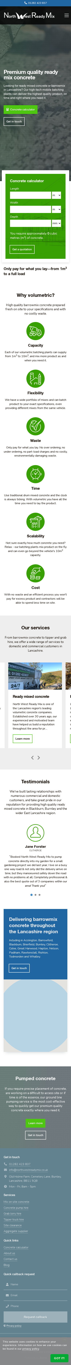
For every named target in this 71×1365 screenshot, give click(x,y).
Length (14, 189)
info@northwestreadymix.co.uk (28, 1170)
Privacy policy (14, 1326)
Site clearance (13, 1225)
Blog (6, 1265)
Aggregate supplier (16, 1231)
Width (14, 203)
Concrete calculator (16, 1247)
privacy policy (30, 1348)
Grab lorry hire (12, 1214)
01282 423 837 (37, 3)
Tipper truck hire (14, 1220)
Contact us (10, 1259)
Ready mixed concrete (35, 676)
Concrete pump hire (16, 1208)
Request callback (35, 1317)
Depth (14, 217)
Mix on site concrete (16, 1202)
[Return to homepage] (29, 15)
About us (9, 1253)
